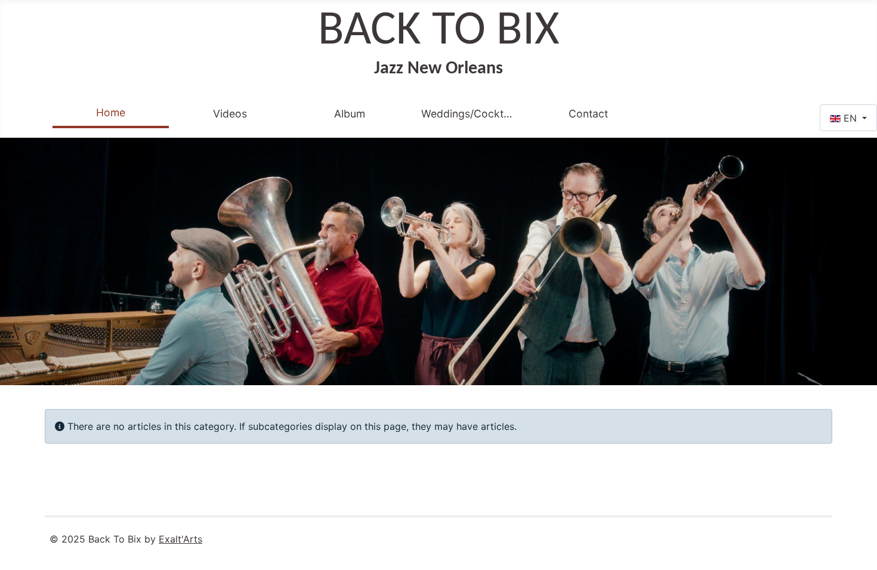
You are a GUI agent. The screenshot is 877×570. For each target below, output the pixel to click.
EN (850, 118)
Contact (588, 113)
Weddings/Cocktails (469, 113)
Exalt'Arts (180, 539)
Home (110, 112)
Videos (230, 113)
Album (349, 113)
